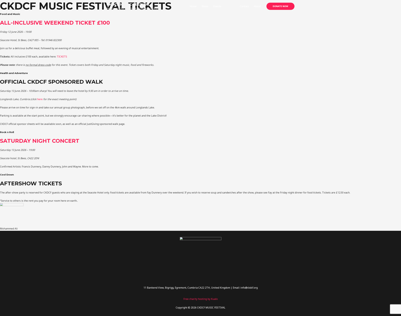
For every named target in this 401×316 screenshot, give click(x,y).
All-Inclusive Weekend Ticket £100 (55, 22)
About (257, 6)
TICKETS (62, 56)
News (205, 6)
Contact (244, 6)
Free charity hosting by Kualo (200, 299)
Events (217, 6)
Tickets (230, 6)
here (40, 99)
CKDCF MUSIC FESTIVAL (128, 4)
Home (193, 6)
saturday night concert (39, 141)
